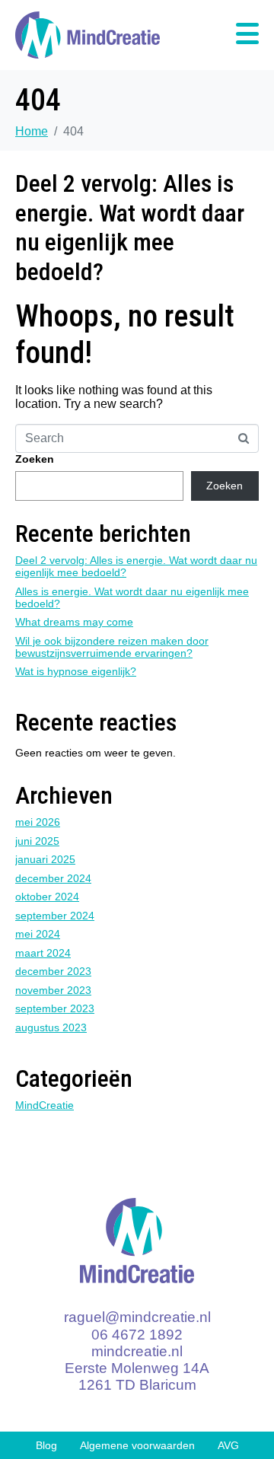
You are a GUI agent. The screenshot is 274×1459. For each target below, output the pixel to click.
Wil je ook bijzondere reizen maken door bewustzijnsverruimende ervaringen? (112, 647)
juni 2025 (37, 841)
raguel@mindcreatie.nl (137, 1317)
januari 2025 (45, 859)
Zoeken (34, 459)
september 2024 (54, 915)
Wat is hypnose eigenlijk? (75, 671)
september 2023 (54, 1008)
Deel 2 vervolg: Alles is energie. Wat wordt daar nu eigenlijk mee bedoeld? (129, 227)
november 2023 (53, 990)
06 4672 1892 (137, 1335)
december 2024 (53, 878)
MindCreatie (44, 1105)
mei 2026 (37, 822)
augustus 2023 (51, 1027)
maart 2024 (43, 953)
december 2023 (53, 971)
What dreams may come (74, 622)
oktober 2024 (47, 896)
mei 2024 (37, 934)
